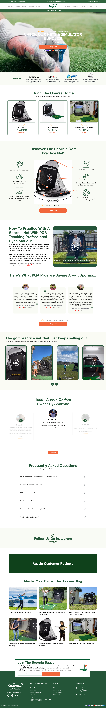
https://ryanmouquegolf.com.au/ (17, 265)
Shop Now (53, 47)
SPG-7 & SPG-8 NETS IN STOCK (53, 10)
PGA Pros (32, 694)
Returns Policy (57, 690)
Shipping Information (58, 687)
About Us (32, 687)
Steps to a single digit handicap (20, 612)
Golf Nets (10, 6)
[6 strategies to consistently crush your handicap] (23, 629)
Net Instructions (86, 6)
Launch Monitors (34, 6)
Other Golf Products (71, 6)
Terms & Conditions (58, 692)
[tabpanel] (25, 300)
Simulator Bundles (21, 6)
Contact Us (33, 690)
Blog (31, 697)
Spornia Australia (14, 705)
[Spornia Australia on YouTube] (16, 696)
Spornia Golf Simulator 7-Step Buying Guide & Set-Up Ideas (40, 700)
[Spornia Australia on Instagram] (8, 696)
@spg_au (53, 540)
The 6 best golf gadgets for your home (82, 643)
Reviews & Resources (36, 692)
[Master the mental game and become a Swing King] (53, 598)
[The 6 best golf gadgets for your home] (83, 629)
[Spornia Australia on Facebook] (12, 695)
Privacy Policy (56, 694)
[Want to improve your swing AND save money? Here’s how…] (83, 598)
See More (53, 452)
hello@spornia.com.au (83, 694)
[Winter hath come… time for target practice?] (53, 629)
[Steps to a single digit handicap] (23, 598)
